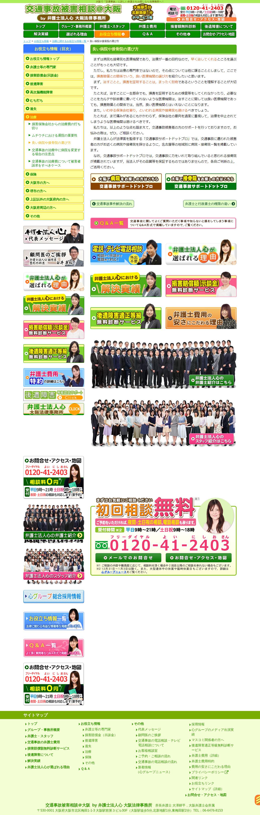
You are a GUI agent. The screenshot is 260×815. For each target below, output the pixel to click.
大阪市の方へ (40, 182)
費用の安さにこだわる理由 (211, 766)
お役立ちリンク (203, 783)
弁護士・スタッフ (40, 736)
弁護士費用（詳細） (206, 755)
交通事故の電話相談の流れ (157, 761)
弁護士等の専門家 (43, 67)
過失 (33, 109)
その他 (35, 216)
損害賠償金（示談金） (101, 735)
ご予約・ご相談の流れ (154, 756)
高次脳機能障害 (41, 92)
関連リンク (200, 778)
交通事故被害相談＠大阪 (130, 807)
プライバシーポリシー (208, 772)
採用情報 (198, 724)
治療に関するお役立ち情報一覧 (69, 41)
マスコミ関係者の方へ (208, 740)
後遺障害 (36, 84)
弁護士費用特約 (203, 761)
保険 (33, 174)
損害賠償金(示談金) (44, 75)
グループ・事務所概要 (43, 729)
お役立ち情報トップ (44, 58)
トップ (27, 41)
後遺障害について (40, 754)
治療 (33, 117)
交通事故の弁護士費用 (43, 742)
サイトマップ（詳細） (208, 789)
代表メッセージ (149, 729)
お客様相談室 (148, 750)
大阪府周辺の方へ (43, 207)
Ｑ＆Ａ (85, 768)
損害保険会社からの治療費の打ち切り (56, 126)
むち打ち (36, 100)
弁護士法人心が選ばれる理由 (48, 767)
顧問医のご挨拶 (149, 735)
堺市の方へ (38, 191)
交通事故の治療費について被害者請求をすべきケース (56, 163)
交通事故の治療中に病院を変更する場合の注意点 (56, 152)
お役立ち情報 (41, 41)
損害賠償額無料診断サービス (48, 748)
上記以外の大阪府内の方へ (49, 199)
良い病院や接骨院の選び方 (51, 142)
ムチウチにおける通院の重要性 (54, 135)
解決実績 (33, 760)
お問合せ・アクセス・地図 (206, 795)
